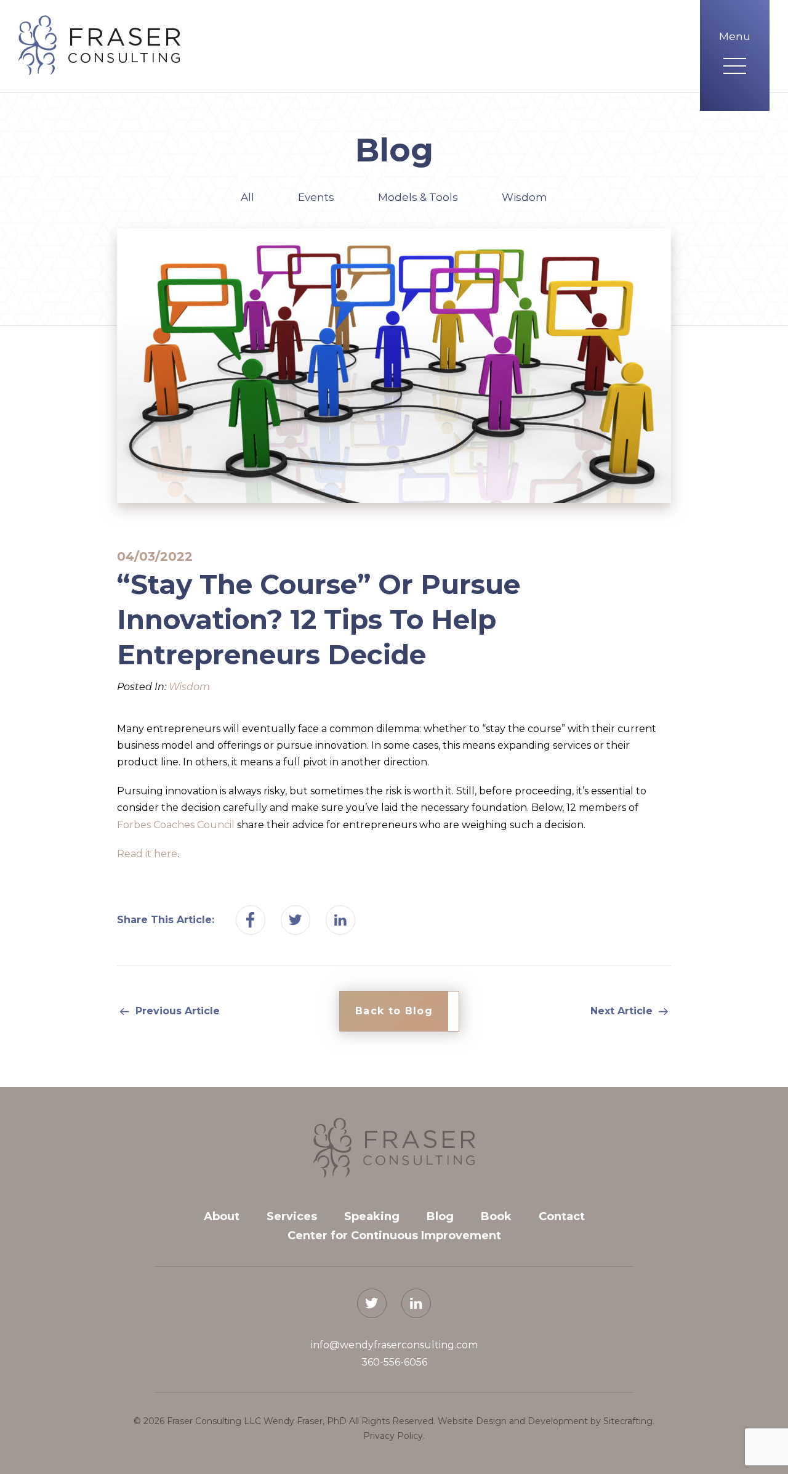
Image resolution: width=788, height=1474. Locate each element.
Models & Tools (418, 197)
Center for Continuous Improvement (394, 1235)
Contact (562, 1216)
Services (292, 1216)
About (221, 1216)
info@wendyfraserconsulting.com (394, 1345)
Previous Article (176, 1011)
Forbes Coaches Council (176, 825)
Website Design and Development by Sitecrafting (545, 1421)
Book (496, 1216)
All (247, 197)
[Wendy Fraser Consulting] (99, 45)
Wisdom (524, 197)
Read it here (147, 854)
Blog (440, 1216)
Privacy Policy (393, 1435)
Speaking (372, 1216)
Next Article (623, 1011)
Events (316, 197)
